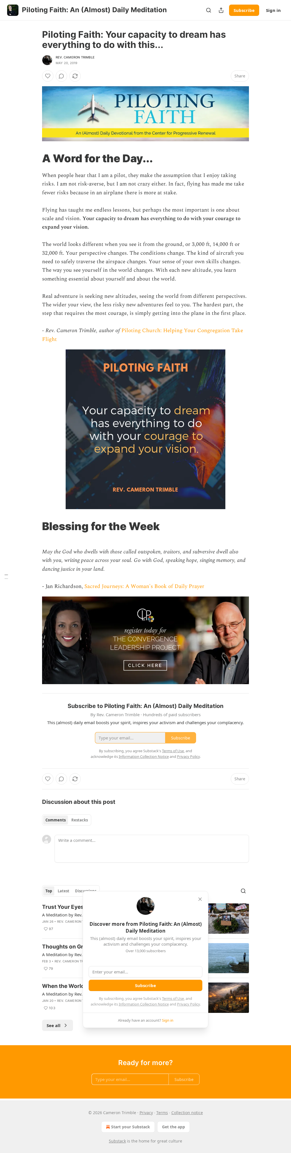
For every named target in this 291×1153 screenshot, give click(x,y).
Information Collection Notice (144, 1004)
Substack (117, 1141)
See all (54, 1025)
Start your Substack (130, 1126)
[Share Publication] (221, 10)
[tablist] (66, 820)
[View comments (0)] (61, 76)
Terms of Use (173, 998)
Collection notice (187, 1112)
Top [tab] (48, 890)
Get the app (173, 1126)
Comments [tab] (55, 820)
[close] (200, 899)
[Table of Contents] (6, 576)
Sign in (273, 10)
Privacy (146, 1112)
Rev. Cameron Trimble (75, 57)
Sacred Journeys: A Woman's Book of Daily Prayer (144, 586)
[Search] (208, 10)
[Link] (34, 158)
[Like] (47, 76)
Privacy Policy (188, 1004)
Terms (162, 1112)
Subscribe (244, 10)
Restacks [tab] (79, 820)
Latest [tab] (63, 890)
